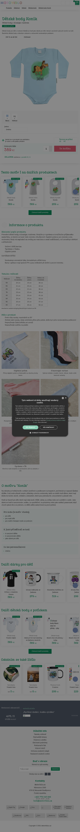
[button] (40, 433)
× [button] (65, 398)
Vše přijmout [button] (30, 427)
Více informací (42, 422)
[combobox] (63, 398)
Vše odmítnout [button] (48, 427)
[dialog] (40, 415)
